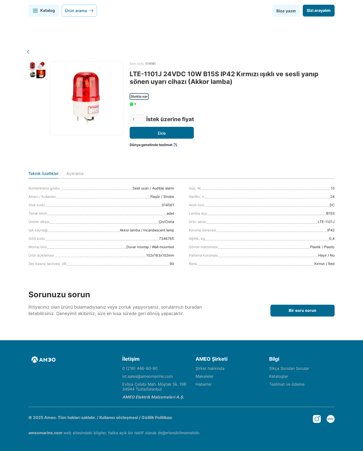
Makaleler (205, 376)
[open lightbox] (37, 69)
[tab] (43, 174)
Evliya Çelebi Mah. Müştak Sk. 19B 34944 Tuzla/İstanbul (154, 387)
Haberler (204, 384)
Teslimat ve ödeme (286, 384)
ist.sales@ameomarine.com (147, 376)
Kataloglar (278, 376)
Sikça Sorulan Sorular (289, 368)
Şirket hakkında (210, 368)
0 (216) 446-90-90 (140, 368)
